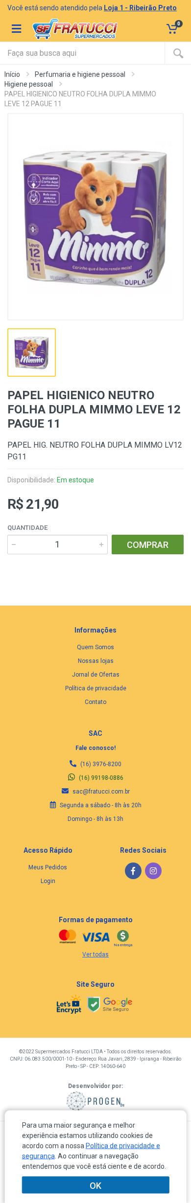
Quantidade (27, 527)
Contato (95, 702)
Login (48, 881)
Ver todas (95, 954)
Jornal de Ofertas (95, 674)
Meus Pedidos (47, 867)
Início (12, 74)
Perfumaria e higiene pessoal (80, 74)
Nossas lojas (96, 661)
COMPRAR (147, 545)
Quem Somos (95, 647)
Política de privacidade (95, 688)
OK (95, 1185)
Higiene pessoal (28, 84)
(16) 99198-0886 (100, 777)
